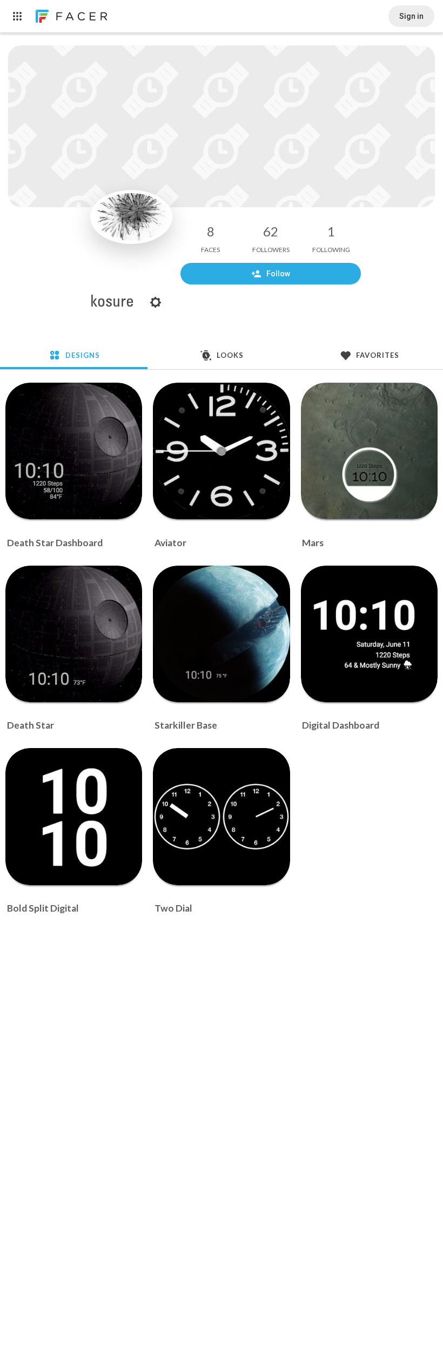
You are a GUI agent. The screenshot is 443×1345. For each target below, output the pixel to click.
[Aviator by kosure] (221, 451)
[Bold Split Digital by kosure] (73, 816)
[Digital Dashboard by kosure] (369, 634)
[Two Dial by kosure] (221, 816)
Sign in (411, 16)
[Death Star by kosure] (73, 634)
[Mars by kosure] (369, 451)
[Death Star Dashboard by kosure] (73, 451)
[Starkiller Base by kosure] (221, 634)
